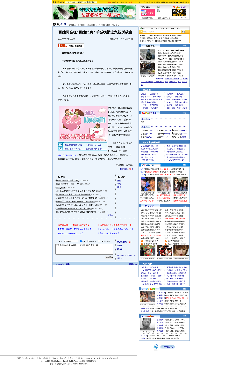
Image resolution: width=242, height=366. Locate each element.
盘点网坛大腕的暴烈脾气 (150, 227)
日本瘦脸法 (175, 38)
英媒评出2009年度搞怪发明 (174, 323)
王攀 (159, 76)
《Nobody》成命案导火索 (151, 233)
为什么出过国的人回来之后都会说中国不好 (164, 336)
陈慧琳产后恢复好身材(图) (151, 213)
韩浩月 (160, 62)
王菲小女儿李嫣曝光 (164, 259)
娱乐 (122, 2)
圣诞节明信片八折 (147, 201)
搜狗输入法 (29, 358)
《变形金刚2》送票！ (152, 241)
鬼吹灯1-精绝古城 (152, 172)
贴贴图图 (160, 323)
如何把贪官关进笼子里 (171, 67)
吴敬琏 (156, 82)
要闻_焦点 (60, 187)
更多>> (110, 215)
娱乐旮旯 (160, 325)
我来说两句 (114, 39)
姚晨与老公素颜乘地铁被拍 (151, 221)
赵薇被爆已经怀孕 (147, 195)
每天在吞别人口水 (147, 332)
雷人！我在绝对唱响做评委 (173, 56)
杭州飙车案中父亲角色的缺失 (172, 70)
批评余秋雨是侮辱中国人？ (173, 62)
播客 (164, 2)
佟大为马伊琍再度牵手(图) (175, 213)
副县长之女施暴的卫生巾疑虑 (172, 76)
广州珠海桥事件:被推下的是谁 (172, 64)
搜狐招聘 (46, 358)
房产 (143, 2)
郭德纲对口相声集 (153, 169)
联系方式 (71, 358)
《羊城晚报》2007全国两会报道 (98, 25)
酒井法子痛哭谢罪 (181, 259)
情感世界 (160, 328)
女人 (153, 2)
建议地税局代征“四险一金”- (68, 184)
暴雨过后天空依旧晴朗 (170, 338)
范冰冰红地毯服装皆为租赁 (151, 219)
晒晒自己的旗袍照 (155, 338)
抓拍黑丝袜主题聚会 (147, 304)
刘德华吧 (160, 134)
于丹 (166, 82)
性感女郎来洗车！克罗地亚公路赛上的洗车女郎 (167, 311)
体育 (115, 2)
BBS (179, 2)
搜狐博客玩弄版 (147, 18)
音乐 (167, 28)
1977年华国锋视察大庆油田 (173, 59)
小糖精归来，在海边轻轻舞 (174, 331)
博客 (174, 2)
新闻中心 (72, 25)
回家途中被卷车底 (147, 76)
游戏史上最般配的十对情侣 (175, 238)
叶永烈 (150, 82)
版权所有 (92, 361)
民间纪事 (160, 301)
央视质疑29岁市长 (146, 35)
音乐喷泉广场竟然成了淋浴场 (177, 293)
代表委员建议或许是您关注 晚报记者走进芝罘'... (77, 212)
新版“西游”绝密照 (147, 259)
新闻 (152, 28)
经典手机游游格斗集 (167, 175)
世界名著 (163, 172)
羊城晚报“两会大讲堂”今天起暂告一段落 (73, 194)
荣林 (159, 64)
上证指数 (144, 130)
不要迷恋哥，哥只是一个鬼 (174, 320)
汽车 (138, 2)
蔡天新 (160, 73)
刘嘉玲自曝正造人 (163, 201)
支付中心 (38, 358)
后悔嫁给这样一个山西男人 (174, 328)
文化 (175, 82)
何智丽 (145, 82)
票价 (179, 82)
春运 (172, 79)
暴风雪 (161, 82)
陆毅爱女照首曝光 (180, 198)
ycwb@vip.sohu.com (67, 155)
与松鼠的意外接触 (147, 62)
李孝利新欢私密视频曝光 (174, 230)
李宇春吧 (160, 130)
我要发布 (133, 264)
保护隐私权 (80, 358)
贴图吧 (143, 137)
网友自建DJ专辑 (164, 18)
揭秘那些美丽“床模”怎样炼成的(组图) (163, 308)
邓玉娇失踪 (158, 35)
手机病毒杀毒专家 (153, 175)
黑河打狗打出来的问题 (172, 301)
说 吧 (155, 113)
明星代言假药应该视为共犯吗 (175, 304)
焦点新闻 (160, 320)
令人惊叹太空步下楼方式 (176, 244)
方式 (142, 122)
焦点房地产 (87, 2)
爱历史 (160, 53)
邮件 (169, 2)
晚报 (119, 187)
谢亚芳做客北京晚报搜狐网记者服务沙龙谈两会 (76, 191)
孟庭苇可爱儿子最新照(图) (175, 233)
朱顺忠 (160, 67)
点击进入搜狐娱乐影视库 (174, 235)
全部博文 (116, 358)
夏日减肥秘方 (166, 38)
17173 (80, 2)
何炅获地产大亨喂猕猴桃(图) (151, 210)
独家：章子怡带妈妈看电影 (175, 210)
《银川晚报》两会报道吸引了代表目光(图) (74, 208)
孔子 (183, 82)
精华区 (119, 245)
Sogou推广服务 (63, 264)
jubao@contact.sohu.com (78, 364)
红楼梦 (181, 169)
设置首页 (20, 358)
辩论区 (119, 249)
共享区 (142, 175)
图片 (173, 28)
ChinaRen (74, 2)
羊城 (119, 184)
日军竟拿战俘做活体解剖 (150, 224)
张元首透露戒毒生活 (175, 241)
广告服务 (55, 358)
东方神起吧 (177, 134)
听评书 (142, 169)
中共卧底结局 (157, 41)
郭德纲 (176, 79)
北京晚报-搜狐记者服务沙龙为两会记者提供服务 (77, 198)
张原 (159, 70)
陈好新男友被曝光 (180, 201)
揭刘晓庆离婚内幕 (163, 195)
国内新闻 (81, 25)
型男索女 (160, 331)
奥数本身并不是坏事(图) (172, 73)
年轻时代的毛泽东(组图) (172, 53)
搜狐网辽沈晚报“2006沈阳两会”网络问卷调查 (75, 201)
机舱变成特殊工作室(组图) (67, 180)
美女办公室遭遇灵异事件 (150, 230)
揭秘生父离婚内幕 (180, 193)
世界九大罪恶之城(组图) (174, 227)
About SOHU (91, 358)
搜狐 (67, 2)
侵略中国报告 (176, 41)
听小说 (142, 172)
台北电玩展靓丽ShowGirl (150, 238)
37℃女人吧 (177, 137)
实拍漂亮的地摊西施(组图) (175, 224)
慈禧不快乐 (166, 41)
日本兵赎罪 (177, 35)
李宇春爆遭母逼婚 (147, 198)
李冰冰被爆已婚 (164, 193)
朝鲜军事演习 (168, 35)
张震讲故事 (174, 169)
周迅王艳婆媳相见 (163, 198)
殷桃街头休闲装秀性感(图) (151, 216)
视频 (158, 2)
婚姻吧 (159, 137)
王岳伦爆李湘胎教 (150, 244)
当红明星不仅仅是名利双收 (174, 325)
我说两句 (185, 2)
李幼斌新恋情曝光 (180, 195)
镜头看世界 (161, 293)
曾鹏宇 (160, 56)
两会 (119, 180)
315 (181, 79)
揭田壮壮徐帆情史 (147, 193)
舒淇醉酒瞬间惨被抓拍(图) (175, 221)
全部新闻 (108, 358)
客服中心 (63, 358)
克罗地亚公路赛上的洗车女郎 (177, 295)
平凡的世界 (171, 172)
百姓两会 (115, 25)
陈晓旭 (171, 82)
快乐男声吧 (177, 130)
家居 (148, 2)
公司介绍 (100, 358)
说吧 (178, 28)
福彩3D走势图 (180, 175)
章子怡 (167, 79)
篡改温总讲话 (155, 38)
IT (134, 2)
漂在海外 (144, 336)
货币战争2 (179, 172)
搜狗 (94, 2)
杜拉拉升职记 (165, 169)
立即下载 (183, 17)
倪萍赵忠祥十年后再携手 (174, 216)
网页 (157, 28)
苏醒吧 (143, 134)
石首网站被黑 (145, 38)
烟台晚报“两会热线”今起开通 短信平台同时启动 (76, 205)
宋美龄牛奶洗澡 (146, 41)
